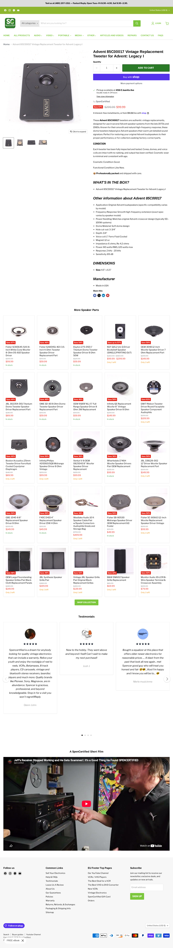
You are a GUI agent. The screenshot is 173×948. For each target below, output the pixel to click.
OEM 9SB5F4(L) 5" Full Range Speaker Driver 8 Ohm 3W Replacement (85, 407)
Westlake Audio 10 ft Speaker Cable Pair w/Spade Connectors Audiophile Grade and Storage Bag (84, 523)
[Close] (23, 940)
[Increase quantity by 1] (116, 68)
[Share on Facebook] (94, 295)
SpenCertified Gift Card (99, 896)
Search (6, 934)
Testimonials (52, 881)
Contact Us (147, 35)
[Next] (167, 679)
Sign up (137, 896)
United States (158, 10)
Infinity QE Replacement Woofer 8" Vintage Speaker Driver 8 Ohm (119, 407)
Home (6, 35)
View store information (105, 96)
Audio (37, 35)
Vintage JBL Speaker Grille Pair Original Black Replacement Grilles (86, 580)
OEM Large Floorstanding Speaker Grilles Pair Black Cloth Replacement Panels (19, 580)
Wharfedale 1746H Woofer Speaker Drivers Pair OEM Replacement (119, 463)
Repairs (132, 35)
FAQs (160, 35)
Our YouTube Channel (98, 873)
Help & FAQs (52, 877)
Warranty (50, 900)
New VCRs (93, 889)
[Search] (137, 23)
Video (49, 35)
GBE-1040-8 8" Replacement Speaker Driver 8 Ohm (17, 520)
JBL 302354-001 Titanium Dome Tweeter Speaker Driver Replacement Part (19, 407)
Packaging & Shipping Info (58, 908)
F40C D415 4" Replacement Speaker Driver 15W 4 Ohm (50, 520)
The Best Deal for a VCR (99, 881)
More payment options (131, 83)
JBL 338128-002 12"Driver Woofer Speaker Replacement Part (154, 463)
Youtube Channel (33, 934)
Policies (49, 896)
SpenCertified (103, 101)
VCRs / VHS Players (97, 877)
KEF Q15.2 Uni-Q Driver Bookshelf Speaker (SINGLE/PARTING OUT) (119, 350)
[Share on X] (99, 295)
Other (91, 35)
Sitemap (50, 912)
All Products (22, 35)
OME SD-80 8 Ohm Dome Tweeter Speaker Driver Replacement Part (52, 407)
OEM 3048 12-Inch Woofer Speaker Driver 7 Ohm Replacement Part (153, 350)
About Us (50, 889)
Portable (64, 35)
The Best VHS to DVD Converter (103, 885)
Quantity (97, 62)
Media (78, 35)
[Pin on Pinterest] (107, 295)
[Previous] (6, 679)
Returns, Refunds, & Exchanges (60, 904)
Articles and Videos (112, 35)
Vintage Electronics (97, 893)
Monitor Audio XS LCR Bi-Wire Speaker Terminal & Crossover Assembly (153, 580)
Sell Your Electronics (55, 873)
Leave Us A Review (55, 885)
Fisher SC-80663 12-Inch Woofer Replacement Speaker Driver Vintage (153, 520)
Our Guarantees (53, 893)
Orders (91, 900)
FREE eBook (13, 940)
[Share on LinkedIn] (103, 295)
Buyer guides (17, 934)
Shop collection (86, 602)
